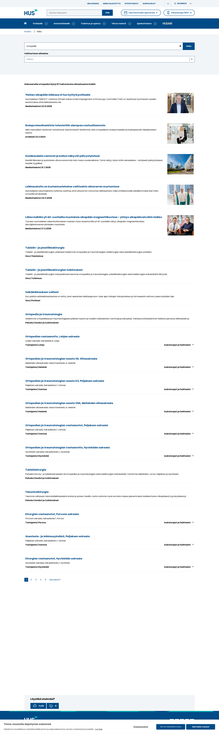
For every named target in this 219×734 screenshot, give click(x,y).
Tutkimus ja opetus (91, 23)
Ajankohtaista (144, 23)
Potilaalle (38, 23)
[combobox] (109, 46)
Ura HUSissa (93, 3)
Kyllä (41, 705)
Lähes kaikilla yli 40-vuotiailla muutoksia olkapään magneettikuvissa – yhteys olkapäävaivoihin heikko (93, 217)
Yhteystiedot (132, 3)
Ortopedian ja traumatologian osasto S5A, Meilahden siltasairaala (69, 403)
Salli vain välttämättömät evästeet (170, 726)
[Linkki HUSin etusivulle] (31, 12)
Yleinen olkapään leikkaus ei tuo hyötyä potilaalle (57, 95)
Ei (56, 705)
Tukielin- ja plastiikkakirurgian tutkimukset (54, 270)
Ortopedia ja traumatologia (43, 314)
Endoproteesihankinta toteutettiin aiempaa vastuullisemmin (65, 125)
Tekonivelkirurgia (37, 492)
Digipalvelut (149, 3)
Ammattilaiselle (62, 23)
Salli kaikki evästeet (200, 727)
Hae (107, 12)
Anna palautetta (112, 3)
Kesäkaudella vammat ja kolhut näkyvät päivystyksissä (62, 156)
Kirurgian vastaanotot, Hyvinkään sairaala (53, 558)
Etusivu (28, 31)
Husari (167, 24)
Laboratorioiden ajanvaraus (139, 13)
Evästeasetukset (141, 727)
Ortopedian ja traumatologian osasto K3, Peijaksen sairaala (64, 381)
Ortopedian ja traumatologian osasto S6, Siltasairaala (61, 358)
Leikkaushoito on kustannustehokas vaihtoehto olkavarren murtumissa (72, 186)
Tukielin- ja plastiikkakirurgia (44, 247)
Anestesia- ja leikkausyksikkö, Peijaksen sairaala (57, 536)
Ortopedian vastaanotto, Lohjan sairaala (52, 336)
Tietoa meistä (119, 23)
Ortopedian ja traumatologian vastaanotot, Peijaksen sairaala (66, 425)
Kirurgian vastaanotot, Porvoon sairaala (52, 514)
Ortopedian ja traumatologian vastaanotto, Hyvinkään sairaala (67, 447)
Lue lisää (98, 729)
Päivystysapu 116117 (180, 12)
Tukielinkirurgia (35, 469)
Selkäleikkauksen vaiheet (42, 292)
